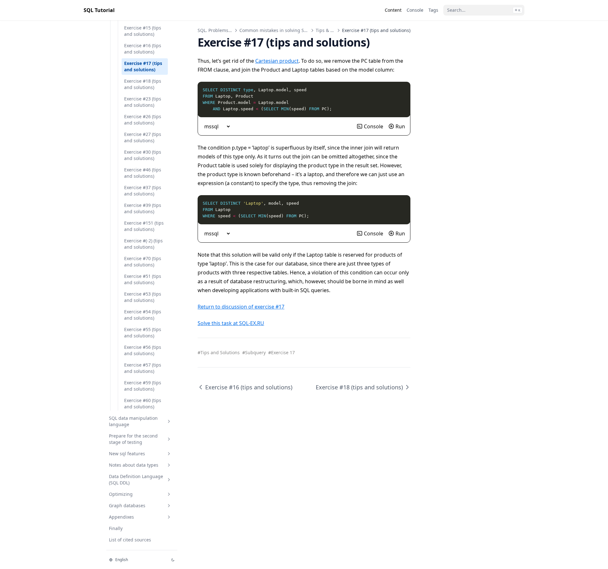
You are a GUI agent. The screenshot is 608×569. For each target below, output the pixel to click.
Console (373, 126)
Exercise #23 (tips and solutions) (142, 102)
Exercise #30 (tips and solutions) (142, 155)
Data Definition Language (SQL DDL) (136, 479)
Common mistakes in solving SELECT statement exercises (299, 30)
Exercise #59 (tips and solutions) (142, 386)
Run (400, 126)
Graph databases (127, 505)
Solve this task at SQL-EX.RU (231, 323)
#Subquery (254, 352)
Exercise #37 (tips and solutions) (142, 190)
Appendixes (121, 517)
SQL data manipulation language (133, 421)
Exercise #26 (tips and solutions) (142, 119)
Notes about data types (133, 465)
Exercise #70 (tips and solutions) (142, 261)
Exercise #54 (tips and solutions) (142, 315)
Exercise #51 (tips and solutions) (142, 279)
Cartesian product (277, 60)
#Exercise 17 (281, 352)
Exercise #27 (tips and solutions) (142, 137)
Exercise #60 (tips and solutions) (142, 403)
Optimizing (121, 494)
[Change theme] (172, 559)
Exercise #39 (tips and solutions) (142, 208)
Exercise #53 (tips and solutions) (142, 297)
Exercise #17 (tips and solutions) (143, 66)
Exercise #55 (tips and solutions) (142, 332)
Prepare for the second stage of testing (133, 439)
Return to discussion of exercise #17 (241, 306)
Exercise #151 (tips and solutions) (144, 226)
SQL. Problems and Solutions (228, 30)
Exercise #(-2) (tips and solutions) (143, 244)
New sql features (127, 454)
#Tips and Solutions (219, 352)
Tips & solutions (333, 30)
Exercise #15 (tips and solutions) (142, 31)
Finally (116, 528)
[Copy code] (402, 90)
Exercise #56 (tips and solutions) (142, 350)
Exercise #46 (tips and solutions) (142, 173)
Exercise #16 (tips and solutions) (142, 48)
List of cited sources (130, 540)
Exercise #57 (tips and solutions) (142, 368)
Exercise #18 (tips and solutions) (142, 84)
